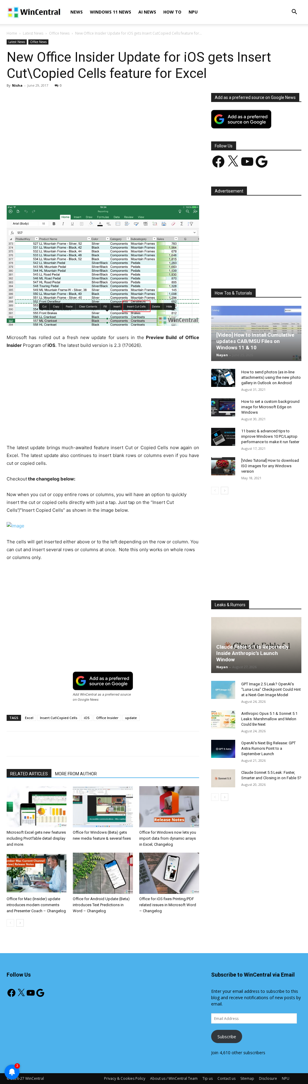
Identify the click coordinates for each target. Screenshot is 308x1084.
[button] (294, 12)
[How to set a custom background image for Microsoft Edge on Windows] (223, 407)
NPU (193, 12)
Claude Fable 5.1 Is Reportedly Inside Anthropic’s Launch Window (252, 653)
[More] (146, 188)
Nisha (17, 85)
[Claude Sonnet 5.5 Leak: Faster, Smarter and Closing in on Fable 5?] (223, 778)
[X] (63, 188)
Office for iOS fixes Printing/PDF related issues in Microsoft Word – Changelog (167, 905)
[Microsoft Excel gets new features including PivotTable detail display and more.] (36, 806)
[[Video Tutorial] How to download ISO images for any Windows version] (223, 466)
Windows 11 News (110, 12)
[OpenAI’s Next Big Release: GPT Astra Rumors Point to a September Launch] (223, 749)
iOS (87, 717)
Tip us (207, 1078)
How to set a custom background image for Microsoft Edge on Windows (270, 407)
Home (12, 33)
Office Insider (107, 717)
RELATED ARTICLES (29, 773)
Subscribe (226, 1036)
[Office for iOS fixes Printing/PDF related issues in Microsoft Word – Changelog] (169, 873)
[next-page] (20, 923)
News (76, 12)
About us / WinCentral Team (174, 1078)
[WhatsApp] (91, 188)
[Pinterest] (77, 188)
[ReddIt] (118, 188)
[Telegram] (132, 188)
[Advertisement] (103, 137)
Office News (59, 33)
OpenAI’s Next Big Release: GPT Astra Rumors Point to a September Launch (268, 748)
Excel (29, 717)
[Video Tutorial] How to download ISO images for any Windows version (270, 466)
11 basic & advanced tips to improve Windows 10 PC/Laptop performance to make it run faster (270, 436)
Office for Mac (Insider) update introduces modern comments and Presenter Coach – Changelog (36, 905)
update (131, 717)
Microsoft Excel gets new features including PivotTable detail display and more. (36, 838)
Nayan (222, 355)
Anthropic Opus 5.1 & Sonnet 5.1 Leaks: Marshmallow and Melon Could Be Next (269, 719)
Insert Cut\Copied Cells (58, 717)
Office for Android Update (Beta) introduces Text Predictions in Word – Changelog (101, 905)
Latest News (33, 33)
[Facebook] (49, 188)
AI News (147, 12)
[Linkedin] (104, 188)
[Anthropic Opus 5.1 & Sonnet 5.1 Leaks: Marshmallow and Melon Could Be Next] (223, 719)
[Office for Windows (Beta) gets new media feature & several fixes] (103, 806)
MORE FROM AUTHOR (76, 773)
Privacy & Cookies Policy (124, 1078)
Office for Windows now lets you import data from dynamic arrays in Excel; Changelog (167, 838)
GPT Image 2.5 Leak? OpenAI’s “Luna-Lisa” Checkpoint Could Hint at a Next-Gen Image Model (271, 689)
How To (172, 12)
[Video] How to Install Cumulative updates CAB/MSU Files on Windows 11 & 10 (255, 341)
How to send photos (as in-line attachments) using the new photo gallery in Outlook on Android (271, 377)
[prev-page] (10, 923)
